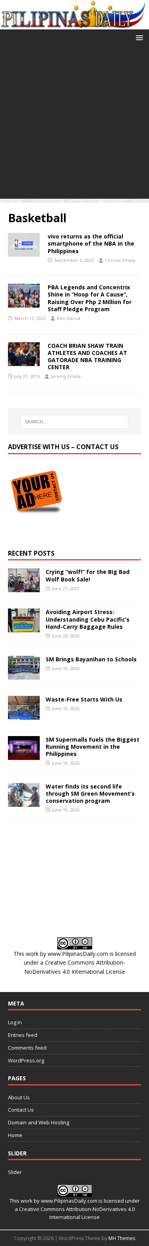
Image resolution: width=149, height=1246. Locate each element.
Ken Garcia (68, 318)
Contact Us (21, 1109)
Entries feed (22, 1035)
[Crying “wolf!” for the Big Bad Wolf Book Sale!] (24, 587)
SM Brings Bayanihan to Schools (91, 659)
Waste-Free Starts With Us (84, 699)
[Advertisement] (74, 124)
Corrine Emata (120, 260)
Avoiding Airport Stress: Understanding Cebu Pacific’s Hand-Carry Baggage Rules (88, 619)
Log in (15, 1022)
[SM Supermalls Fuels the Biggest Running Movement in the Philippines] (24, 755)
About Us (19, 1097)
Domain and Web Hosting (38, 1122)
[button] (138, 37)
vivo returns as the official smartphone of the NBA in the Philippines (91, 243)
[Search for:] (75, 421)
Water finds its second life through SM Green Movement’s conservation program (90, 793)
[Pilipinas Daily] (74, 24)
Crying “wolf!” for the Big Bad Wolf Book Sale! (88, 575)
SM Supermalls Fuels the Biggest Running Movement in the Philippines (92, 747)
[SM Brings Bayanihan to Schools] (24, 674)
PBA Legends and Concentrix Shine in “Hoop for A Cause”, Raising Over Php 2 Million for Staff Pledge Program (90, 298)
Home (15, 1135)
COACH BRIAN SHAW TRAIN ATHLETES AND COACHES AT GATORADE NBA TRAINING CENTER (87, 356)
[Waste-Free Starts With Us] (24, 715)
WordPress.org (26, 1060)
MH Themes (121, 1238)
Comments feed (27, 1047)
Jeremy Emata (66, 376)
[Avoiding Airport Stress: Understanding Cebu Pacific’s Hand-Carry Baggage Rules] (24, 628)
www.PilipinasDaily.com (78, 953)
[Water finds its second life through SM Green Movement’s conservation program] (24, 802)
